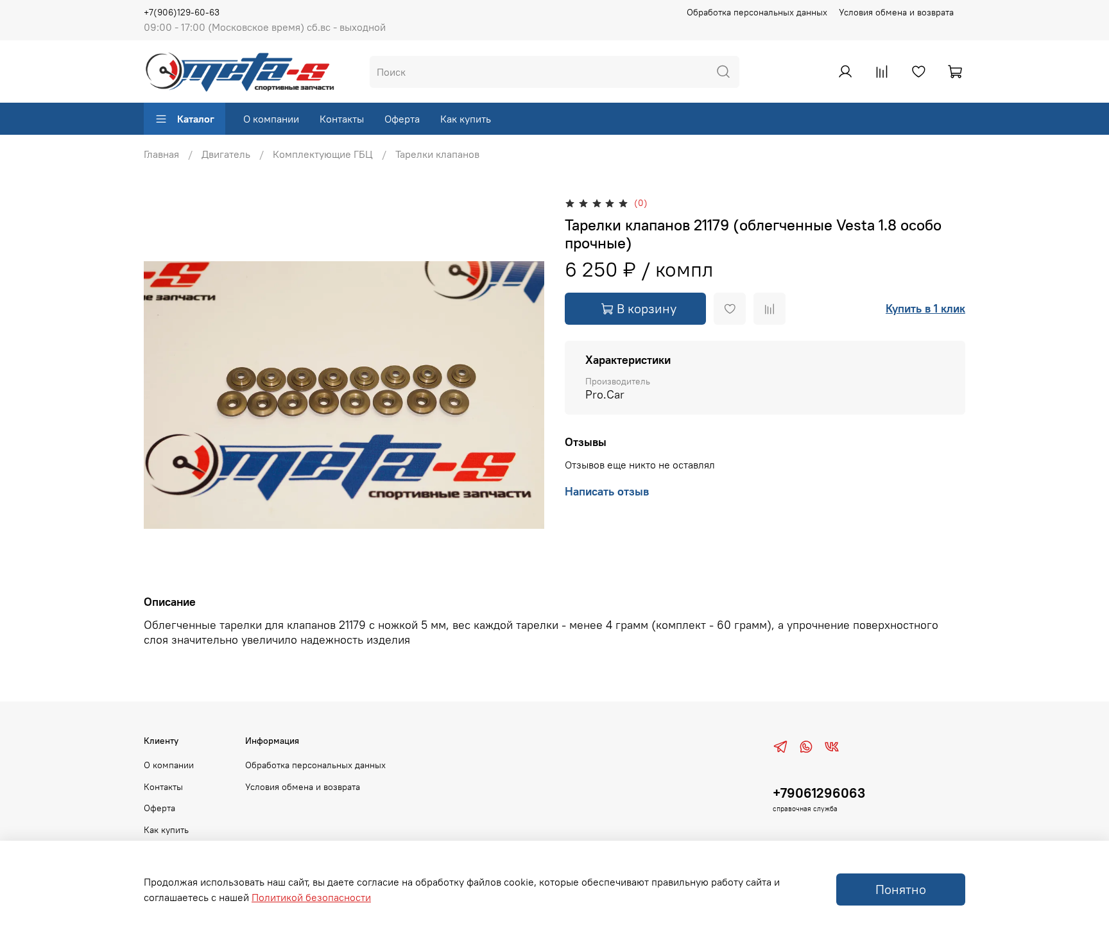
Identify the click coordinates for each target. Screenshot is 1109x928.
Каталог (195, 118)
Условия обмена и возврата (896, 12)
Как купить (465, 118)
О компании (271, 118)
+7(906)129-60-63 (181, 12)
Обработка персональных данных (757, 12)
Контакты (342, 118)
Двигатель (226, 154)
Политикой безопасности (311, 897)
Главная (161, 154)
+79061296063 (819, 793)
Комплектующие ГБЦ (323, 154)
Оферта (402, 118)
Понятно (900, 889)
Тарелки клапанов (437, 154)
